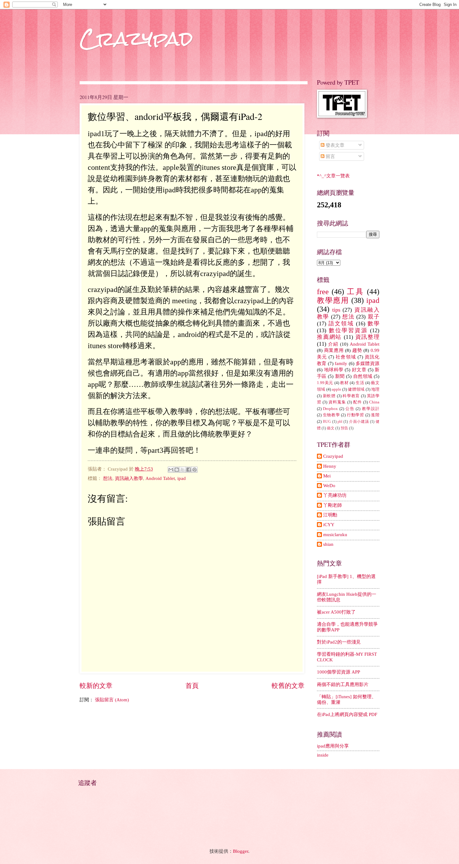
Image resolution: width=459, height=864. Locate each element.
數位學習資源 (348, 330)
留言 (329, 156)
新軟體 (329, 395)
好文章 (359, 369)
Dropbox (330, 408)
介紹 (333, 344)
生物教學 (331, 414)
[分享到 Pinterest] (194, 470)
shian (328, 544)
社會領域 (346, 356)
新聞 (340, 376)
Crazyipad (333, 456)
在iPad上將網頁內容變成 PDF (347, 714)
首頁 (192, 685)
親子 (373, 317)
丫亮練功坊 (335, 495)
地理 (375, 389)
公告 (349, 408)
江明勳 (330, 514)
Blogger (240, 851)
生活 (360, 382)
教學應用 (333, 300)
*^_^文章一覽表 (333, 175)
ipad (181, 478)
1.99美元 (325, 382)
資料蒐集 (337, 402)
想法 (107, 478)
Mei (327, 475)
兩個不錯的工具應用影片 (342, 684)
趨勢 (357, 350)
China (374, 402)
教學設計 (370, 408)
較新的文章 (96, 685)
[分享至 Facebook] (188, 470)
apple (336, 389)
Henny (329, 466)
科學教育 (351, 395)
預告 (344, 428)
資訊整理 (367, 337)
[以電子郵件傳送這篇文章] (171, 470)
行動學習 (355, 414)
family (341, 363)
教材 (344, 382)
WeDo (329, 485)
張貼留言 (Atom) (112, 699)
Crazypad (136, 39)
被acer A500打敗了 (336, 612)
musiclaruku (335, 534)
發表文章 (334, 145)
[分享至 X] (183, 470)
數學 (373, 323)
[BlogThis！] (177, 470)
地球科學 (333, 369)
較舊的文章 (288, 685)
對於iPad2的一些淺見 (339, 641)
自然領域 (363, 376)
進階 (375, 414)
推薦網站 (329, 337)
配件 (357, 402)
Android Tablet (160, 478)
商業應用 (334, 350)
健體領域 (356, 389)
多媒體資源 (367, 363)
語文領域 (341, 323)
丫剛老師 (332, 505)
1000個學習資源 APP (338, 671)
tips (336, 310)
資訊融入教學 (129, 478)
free (323, 292)
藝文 (330, 428)
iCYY (328, 524)
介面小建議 (359, 422)
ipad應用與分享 (333, 745)
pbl (340, 422)
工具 (355, 292)
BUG (327, 422)
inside (322, 755)
